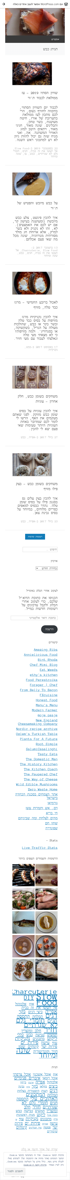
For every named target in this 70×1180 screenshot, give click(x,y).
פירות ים (29, 1042)
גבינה (21, 1086)
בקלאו (43, 1086)
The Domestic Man (42, 759)
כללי (20, 1035)
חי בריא (52, 813)
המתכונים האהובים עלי (42, 1096)
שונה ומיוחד (51, 255)
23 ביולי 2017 (49, 521)
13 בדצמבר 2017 (47, 247)
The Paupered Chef (41, 774)
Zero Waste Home (43, 789)
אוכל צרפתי (22, 1074)
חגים (24, 151)
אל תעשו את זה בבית (44, 151)
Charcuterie (31, 250)
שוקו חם (51, 823)
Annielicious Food (41, 654)
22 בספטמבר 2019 (46, 148)
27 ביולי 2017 (49, 437)
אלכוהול (20, 1004)
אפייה (32, 437)
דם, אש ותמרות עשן (42, 808)
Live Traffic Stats (40, 848)
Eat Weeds (49, 670)
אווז (31, 1004)
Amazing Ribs (46, 649)
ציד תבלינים (35, 1128)
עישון (45, 1043)
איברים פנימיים (27, 1078)
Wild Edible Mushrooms (37, 784)
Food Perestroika (42, 680)
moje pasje (48, 715)
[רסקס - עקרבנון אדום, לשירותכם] (46, 922)
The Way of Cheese (41, 779)
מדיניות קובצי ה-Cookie (35, 1165)
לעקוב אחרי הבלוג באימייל (42, 590)
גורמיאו (53, 803)
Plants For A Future (39, 739)
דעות (44, 1090)
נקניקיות (53, 349)
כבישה (40, 1035)
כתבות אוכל (52, 1115)
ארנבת (31, 1082)
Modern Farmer (45, 710)
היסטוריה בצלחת (28, 1090)
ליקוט (52, 1038)
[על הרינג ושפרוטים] (23, 922)
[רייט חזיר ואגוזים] (23, 970)
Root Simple (47, 744)
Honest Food (47, 700)
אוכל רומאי (50, 1078)
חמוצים (52, 1035)
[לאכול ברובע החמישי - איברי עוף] (46, 875)
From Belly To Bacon (39, 690)
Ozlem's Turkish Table (37, 734)
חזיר (50, 1029)
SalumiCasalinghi (42, 749)
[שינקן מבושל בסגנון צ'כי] (46, 970)
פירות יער (49, 1047)
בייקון (23, 1082)
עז (25, 153)
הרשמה (49, 629)
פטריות (45, 1124)
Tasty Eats (48, 754)
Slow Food (22, 148)
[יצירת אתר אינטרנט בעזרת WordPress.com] (35, 4)
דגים (51, 1015)
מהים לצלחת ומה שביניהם (38, 818)
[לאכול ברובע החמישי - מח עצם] (23, 946)
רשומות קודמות (35, 536)
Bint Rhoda (48, 659)
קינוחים (33, 1047)
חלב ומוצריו (31, 1031)
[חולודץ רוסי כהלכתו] (23, 899)
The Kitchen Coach (41, 769)
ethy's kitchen (44, 675)
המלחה (52, 1095)
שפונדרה (51, 828)
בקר (22, 1011)
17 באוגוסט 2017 (47, 347)
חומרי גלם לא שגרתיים (37, 1022)
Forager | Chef (44, 685)
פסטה (47, 1127)
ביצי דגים (35, 1012)
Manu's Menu (47, 705)
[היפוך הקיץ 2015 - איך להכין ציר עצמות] (46, 899)
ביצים (53, 1086)
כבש (32, 153)
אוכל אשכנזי (42, 1074)
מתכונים (39, 1039)
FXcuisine (49, 695)
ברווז (28, 1087)
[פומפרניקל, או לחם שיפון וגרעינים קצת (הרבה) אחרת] (46, 946)
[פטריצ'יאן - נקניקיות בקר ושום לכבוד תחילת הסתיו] (23, 875)
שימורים (52, 1131)
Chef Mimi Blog (44, 665)
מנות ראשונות (25, 1114)
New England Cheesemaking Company (38, 722)
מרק (55, 1119)
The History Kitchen (39, 764)
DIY (29, 997)
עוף (54, 1043)
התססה (23, 1016)
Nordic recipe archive (37, 729)
